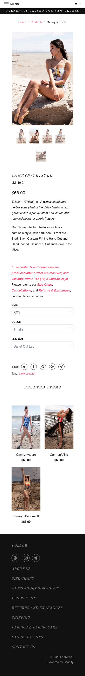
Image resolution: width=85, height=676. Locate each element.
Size (15, 305)
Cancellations (27, 637)
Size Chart (23, 578)
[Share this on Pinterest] (42, 367)
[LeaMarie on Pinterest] (16, 558)
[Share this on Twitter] (23, 367)
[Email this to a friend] (61, 367)
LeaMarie (66, 657)
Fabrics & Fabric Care (34, 627)
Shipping (21, 618)
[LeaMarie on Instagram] (26, 558)
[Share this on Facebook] (33, 367)
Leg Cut (17, 339)
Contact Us (23, 647)
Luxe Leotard (26, 373)
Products (36, 22)
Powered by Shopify (60, 662)
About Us (21, 569)
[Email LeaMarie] (36, 558)
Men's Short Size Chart (36, 588)
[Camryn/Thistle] (42, 78)
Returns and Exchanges (37, 608)
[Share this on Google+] (51, 367)
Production (24, 598)
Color (16, 322)
